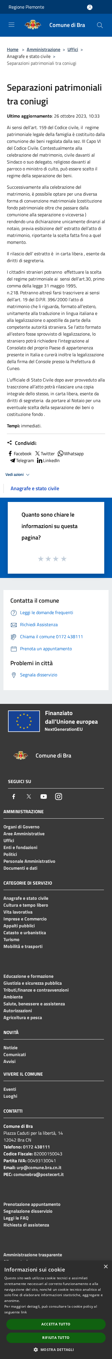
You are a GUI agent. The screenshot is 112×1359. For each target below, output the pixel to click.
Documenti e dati (20, 868)
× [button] (105, 1267)
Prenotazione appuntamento (32, 1204)
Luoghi (10, 1096)
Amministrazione (43, 49)
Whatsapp (74, 453)
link (24, 1312)
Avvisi (9, 1061)
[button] (56, 1349)
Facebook (23, 453)
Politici (10, 854)
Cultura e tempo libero (25, 905)
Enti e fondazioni (20, 847)
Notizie (10, 1047)
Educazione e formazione (28, 976)
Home (12, 49)
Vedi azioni (14, 474)
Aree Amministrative (24, 833)
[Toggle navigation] (11, 24)
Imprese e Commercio (25, 918)
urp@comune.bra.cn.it (39, 1167)
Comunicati (14, 1054)
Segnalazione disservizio (28, 1211)
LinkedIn (51, 460)
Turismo (11, 939)
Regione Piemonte (26, 6)
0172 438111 (36, 1146)
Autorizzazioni (17, 1010)
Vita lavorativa (17, 911)
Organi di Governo (21, 826)
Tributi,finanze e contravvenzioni (36, 989)
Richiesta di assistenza (26, 1224)
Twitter (48, 453)
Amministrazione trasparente (32, 1254)
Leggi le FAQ (15, 1217)
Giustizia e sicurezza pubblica (32, 983)
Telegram (25, 460)
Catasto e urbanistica (24, 932)
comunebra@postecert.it (38, 1174)
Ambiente (13, 996)
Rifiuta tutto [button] (55, 1337)
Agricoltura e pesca (22, 1017)
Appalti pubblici (19, 925)
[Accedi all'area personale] (89, 7)
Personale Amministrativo (29, 861)
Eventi (9, 1089)
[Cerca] (99, 25)
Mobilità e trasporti (23, 946)
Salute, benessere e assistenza (34, 1003)
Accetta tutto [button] (55, 1324)
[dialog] (56, 1310)
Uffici (72, 49)
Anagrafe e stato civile (25, 898)
